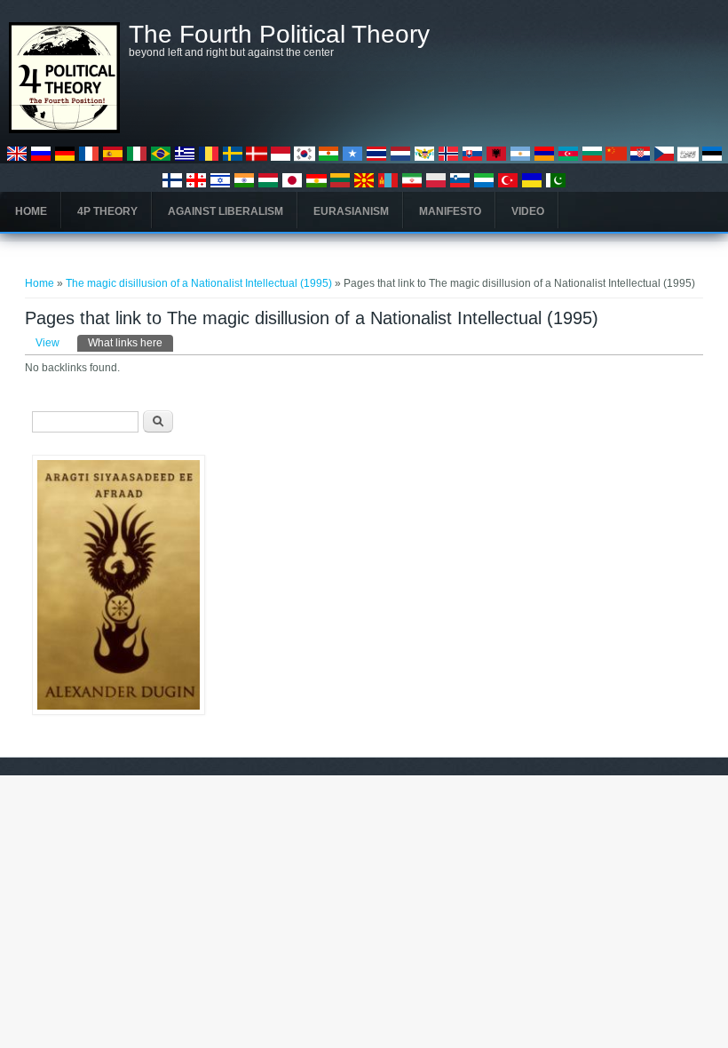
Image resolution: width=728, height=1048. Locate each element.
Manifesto (450, 211)
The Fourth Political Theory (279, 34)
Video (527, 211)
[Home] (64, 129)
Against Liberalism (225, 211)
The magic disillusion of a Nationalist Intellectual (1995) (199, 283)
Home (31, 211)
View (47, 343)
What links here (130, 343)
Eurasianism (351, 211)
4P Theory (107, 211)
